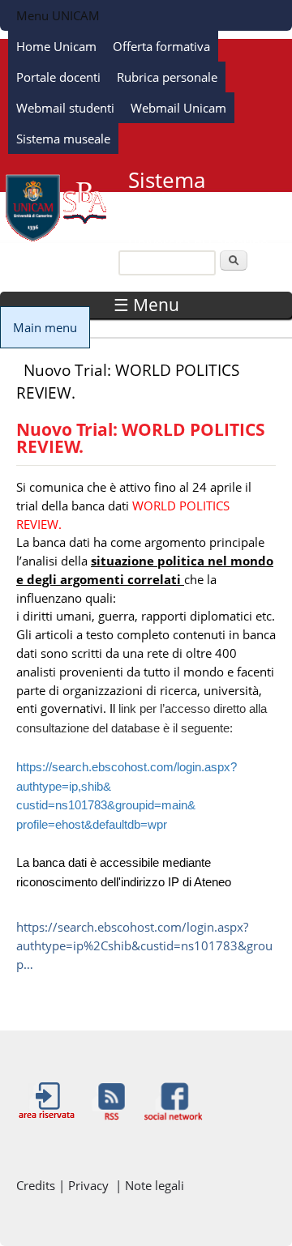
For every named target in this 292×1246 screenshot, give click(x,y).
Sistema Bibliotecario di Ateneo (202, 201)
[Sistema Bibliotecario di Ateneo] (56, 238)
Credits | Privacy (65, 1185)
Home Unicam (56, 46)
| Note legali (149, 1185)
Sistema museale (63, 138)
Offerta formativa (161, 46)
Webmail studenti (65, 108)
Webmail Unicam (178, 108)
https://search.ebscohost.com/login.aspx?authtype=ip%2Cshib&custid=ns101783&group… (144, 945)
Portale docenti (58, 77)
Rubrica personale (167, 77)
